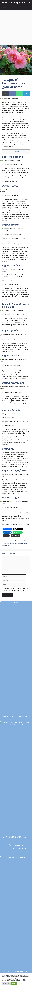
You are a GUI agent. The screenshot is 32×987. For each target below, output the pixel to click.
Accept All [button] (14, 983)
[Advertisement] (16, 27)
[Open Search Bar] (30, 2)
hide (19, 151)
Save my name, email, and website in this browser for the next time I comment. (16, 589)
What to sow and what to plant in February (16, 541)
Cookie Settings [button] (6, 983)
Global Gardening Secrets (13, 2)
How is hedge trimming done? (16, 716)
